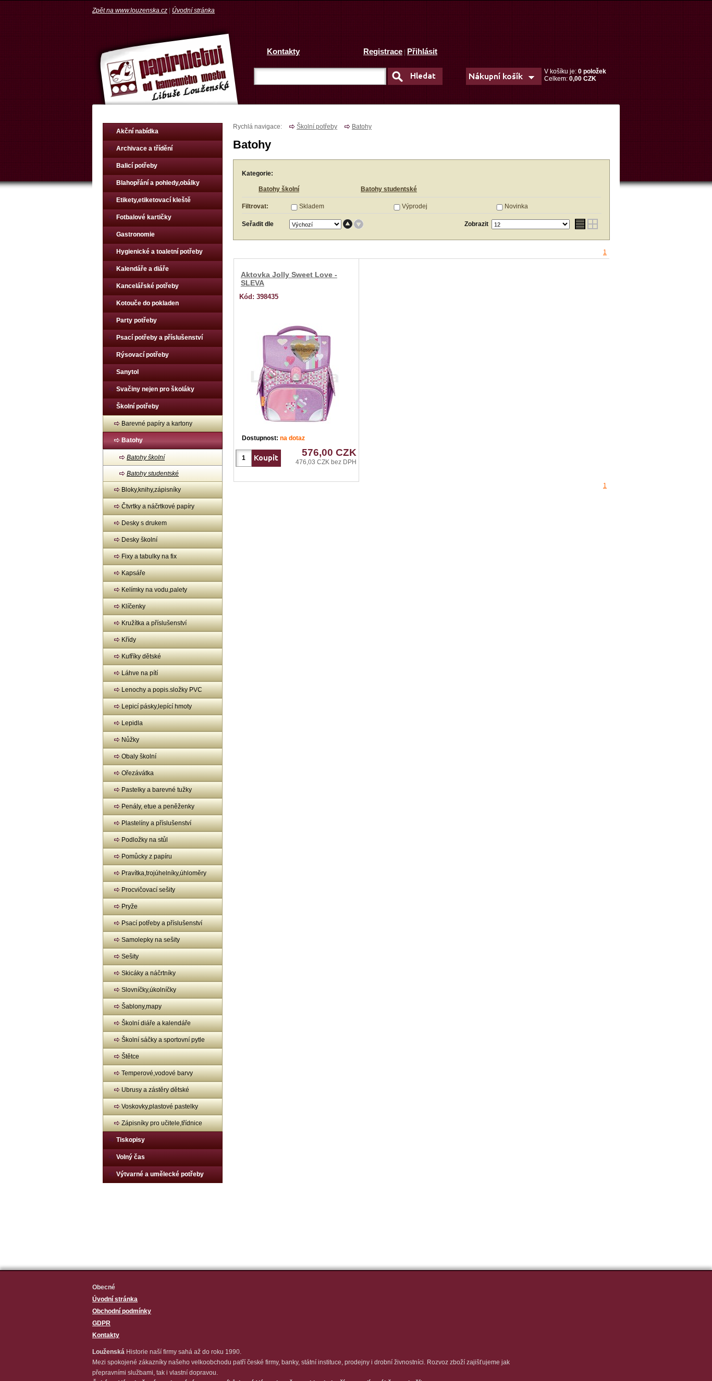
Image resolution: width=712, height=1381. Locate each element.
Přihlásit (422, 51)
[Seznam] (580, 224)
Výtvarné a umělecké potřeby (160, 1174)
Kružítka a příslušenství (154, 623)
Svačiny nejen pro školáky (155, 389)
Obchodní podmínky (121, 1311)
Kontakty (283, 51)
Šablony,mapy (141, 1006)
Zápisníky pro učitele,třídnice (161, 1123)
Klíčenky (133, 606)
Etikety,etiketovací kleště (153, 200)
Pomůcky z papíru (146, 856)
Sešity (130, 956)
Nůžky (130, 739)
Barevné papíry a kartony (156, 423)
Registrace (382, 51)
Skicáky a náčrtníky (148, 973)
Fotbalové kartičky (143, 217)
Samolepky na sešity (150, 939)
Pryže (129, 906)
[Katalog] (593, 224)
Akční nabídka (137, 131)
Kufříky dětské (141, 656)
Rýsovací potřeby (142, 354)
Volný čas (130, 1157)
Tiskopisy (130, 1139)
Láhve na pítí (139, 673)
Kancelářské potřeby (147, 286)
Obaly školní (138, 756)
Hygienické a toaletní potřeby (159, 251)
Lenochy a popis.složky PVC (161, 689)
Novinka (516, 206)
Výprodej (414, 206)
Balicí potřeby (136, 165)
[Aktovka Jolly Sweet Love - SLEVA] (296, 373)
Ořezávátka (137, 773)
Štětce (130, 1056)
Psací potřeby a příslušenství (159, 337)
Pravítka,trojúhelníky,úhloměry (163, 873)
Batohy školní (146, 457)
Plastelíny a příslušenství (156, 823)
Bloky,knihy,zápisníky (151, 489)
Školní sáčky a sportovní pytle (163, 1039)
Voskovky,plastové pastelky (159, 1106)
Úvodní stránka (193, 10)
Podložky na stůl (144, 839)
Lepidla (132, 723)
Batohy (132, 440)
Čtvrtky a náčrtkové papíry (157, 506)
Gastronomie (135, 234)
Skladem (311, 206)
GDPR (101, 1323)
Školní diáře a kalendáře (156, 1023)
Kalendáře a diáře (142, 268)
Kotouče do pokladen (147, 303)
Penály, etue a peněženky (157, 806)
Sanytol (127, 372)
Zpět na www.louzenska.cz (129, 10)
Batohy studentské (153, 473)
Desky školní (139, 539)
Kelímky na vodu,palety (154, 589)
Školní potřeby (137, 406)
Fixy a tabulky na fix (149, 556)
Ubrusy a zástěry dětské (155, 1089)
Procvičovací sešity (148, 889)
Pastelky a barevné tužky (156, 789)
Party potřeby (136, 320)
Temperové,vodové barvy (157, 1073)
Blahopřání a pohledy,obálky (158, 182)
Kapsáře (133, 573)
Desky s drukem (144, 523)
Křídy (128, 639)
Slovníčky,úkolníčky (148, 989)
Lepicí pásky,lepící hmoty (156, 706)
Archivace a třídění (144, 148)
